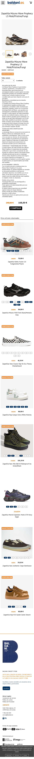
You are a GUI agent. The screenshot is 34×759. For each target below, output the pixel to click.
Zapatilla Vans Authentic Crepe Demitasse (17, 566)
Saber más (8, 755)
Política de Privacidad (8, 702)
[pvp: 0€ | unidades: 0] (31, 3)
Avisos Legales (7, 696)
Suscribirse (6, 688)
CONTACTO (6, 705)
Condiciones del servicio (9, 698)
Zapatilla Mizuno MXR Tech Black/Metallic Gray (17, 314)
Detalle (17, 267)
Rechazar (17, 755)
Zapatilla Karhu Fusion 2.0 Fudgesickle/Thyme (17, 263)
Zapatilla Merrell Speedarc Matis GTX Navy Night (17, 516)
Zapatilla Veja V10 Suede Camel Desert (17, 615)
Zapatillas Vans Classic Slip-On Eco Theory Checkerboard (17, 365)
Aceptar (25, 755)
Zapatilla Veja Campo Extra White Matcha (17, 415)
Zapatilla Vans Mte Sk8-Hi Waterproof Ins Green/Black (17, 465)
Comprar (15, 208)
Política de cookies (8, 700)
